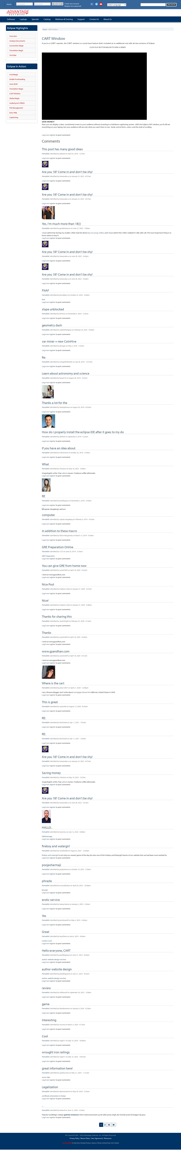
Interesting (49, 1020)
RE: (44, 718)
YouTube (12, 55)
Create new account (72, 4)
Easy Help (13, 112)
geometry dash (52, 325)
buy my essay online (96, 233)
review (46, 988)
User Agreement (97, 1138)
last (113, 1125)
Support (81, 19)
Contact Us (94, 19)
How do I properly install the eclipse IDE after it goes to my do (83, 432)
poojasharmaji (51, 865)
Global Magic (14, 98)
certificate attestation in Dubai (54, 1096)
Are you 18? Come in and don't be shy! (67, 172)
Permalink (45, 153)
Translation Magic (16, 50)
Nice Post (48, 584)
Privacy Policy (74, 1138)
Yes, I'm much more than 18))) (61, 224)
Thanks (46, 633)
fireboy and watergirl (56, 846)
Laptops (23, 19)
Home (9, 4)
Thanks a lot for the (54, 403)
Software (11, 19)
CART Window (14, 93)
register (52, 135)
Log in (58, 4)
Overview (13, 36)
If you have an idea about (58, 448)
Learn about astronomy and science (65, 373)
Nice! (45, 600)
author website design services (54, 959)
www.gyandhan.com (55, 651)
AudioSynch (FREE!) (17, 103)
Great (45, 932)
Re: (44, 357)
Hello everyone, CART (56, 950)
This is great (50, 702)
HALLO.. (47, 827)
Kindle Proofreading (17, 79)
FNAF (45, 290)
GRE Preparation (48, 556)
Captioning (13, 117)
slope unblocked (53, 309)
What (45, 464)
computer (48, 515)
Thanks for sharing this (57, 616)
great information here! (57, 1068)
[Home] (17, 12)
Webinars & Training (64, 19)
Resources (107, 1138)
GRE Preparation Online (57, 547)
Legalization (50, 1087)
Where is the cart (53, 683)
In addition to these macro (59, 531)
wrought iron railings (56, 1052)
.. (42, 1106)
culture (64, 473)
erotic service (51, 900)
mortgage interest (80, 692)
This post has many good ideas (62, 149)
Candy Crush (47, 941)
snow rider (46, 1077)
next (109, 1125)
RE (43, 496)
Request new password (73, 6)
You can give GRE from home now (64, 566)
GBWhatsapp (47, 836)
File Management (16, 108)
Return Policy (85, 1138)
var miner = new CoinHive (59, 341)
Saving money (51, 773)
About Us (107, 19)
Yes (44, 916)
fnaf (43, 299)
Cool (45, 1036)
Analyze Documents (17, 41)
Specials (35, 19)
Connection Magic (16, 45)
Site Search (171, 4)
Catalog (47, 19)
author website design (57, 969)
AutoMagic (13, 74)
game (45, 1004)
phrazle (47, 881)
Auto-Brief (13, 84)
